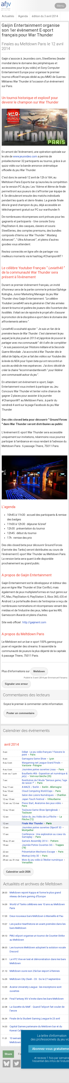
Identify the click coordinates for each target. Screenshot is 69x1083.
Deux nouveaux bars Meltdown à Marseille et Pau (32, 916)
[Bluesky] (6, 1063)
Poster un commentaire (20, 713)
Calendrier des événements (26, 730)
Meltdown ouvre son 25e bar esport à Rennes (31, 971)
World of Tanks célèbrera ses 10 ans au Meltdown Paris (33, 906)
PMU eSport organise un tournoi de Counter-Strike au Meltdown (33, 937)
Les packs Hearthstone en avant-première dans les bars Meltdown (34, 926)
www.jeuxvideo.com (25, 156)
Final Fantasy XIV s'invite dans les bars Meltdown (33, 998)
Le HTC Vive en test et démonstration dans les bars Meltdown (34, 961)
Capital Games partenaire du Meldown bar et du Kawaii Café (32, 1028)
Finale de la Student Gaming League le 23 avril (31, 1018)
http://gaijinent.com (34, 622)
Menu (60, 6)
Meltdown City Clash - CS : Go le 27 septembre (31, 979)
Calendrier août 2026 (18, 871)
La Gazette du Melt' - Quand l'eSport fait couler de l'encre (33, 1008)
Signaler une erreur (16, 683)
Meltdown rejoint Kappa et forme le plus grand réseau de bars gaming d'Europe (31, 894)
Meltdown (39, 671)
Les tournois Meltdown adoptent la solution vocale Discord (34, 949)
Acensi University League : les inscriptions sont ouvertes (32, 989)
